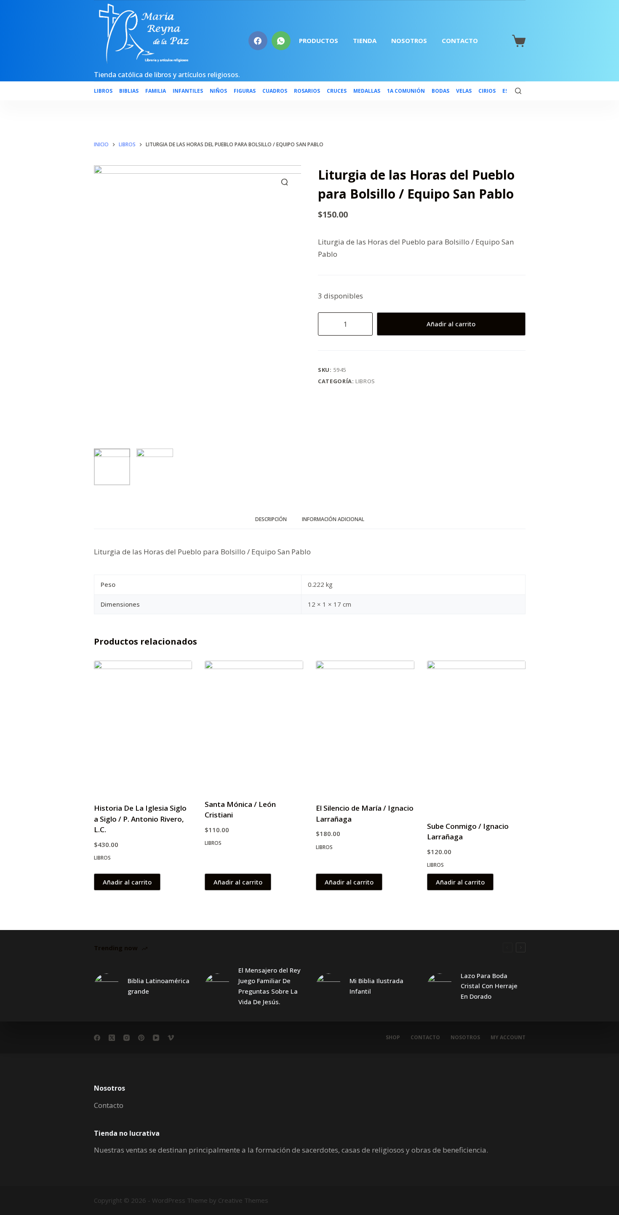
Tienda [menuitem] (364, 40)
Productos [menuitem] (318, 40)
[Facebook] (257, 40)
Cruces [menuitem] (337, 90)
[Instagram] (126, 1038)
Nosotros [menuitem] (409, 40)
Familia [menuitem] (155, 90)
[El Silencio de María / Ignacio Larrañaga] (365, 726)
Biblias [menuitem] (129, 90)
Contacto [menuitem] (460, 40)
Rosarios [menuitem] (307, 90)
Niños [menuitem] (218, 90)
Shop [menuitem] (393, 1037)
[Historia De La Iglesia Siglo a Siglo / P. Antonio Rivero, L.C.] (143, 726)
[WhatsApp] (281, 40)
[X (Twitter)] (112, 1038)
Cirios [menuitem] (487, 90)
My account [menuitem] (508, 1037)
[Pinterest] (141, 1038)
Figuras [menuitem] (245, 90)
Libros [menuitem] (103, 90)
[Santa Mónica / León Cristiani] (254, 724)
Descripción (271, 519)
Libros (365, 381)
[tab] (271, 520)
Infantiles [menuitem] (188, 90)
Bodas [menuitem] (440, 90)
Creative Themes (243, 1200)
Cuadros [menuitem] (274, 90)
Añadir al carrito (451, 324)
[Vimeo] (171, 1038)
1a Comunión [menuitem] (406, 90)
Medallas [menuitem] (366, 90)
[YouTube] (156, 1038)
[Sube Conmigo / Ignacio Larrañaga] (476, 735)
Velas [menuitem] (464, 90)
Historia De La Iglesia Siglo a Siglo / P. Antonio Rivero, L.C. (140, 818)
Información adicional (333, 519)
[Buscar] (518, 91)
